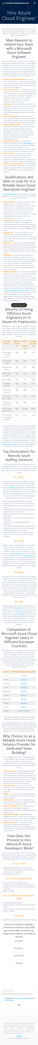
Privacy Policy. (9, 1000)
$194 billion (17, 608)
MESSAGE (19, 963)
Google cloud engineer (9, 444)
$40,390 (24, 687)
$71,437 (24, 679)
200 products (27, 143)
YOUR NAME (19, 941)
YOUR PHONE (19, 956)
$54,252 (24, 703)
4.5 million (20, 614)
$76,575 (24, 707)
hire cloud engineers (11, 194)
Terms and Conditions (22, 998)
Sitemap (19, 1036)
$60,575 (24, 699)
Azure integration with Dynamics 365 (17, 290)
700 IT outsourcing (29, 555)
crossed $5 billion (13, 487)
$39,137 (24, 695)
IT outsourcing (16, 553)
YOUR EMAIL (19, 948)
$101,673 (24, 691)
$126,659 (24, 683)
